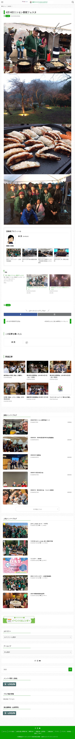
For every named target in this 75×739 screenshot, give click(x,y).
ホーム (5, 731)
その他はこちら (37, 509)
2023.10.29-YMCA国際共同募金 (29, 260)
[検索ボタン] (73, 2)
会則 (35, 733)
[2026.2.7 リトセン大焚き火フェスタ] (60, 280)
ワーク (19, 256)
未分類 (7, 16)
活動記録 (50, 731)
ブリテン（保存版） (66, 731)
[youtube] (40, 661)
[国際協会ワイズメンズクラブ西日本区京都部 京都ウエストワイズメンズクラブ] (37, 2)
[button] (20, 314)
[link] (27, 342)
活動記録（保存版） (40, 731)
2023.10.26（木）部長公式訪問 (61, 260)
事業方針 (31, 731)
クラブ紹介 (11, 731)
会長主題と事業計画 (21, 731)
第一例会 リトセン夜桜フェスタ (14, 275)
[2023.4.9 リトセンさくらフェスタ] (37, 280)
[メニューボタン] (2, 2)
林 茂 (13, 342)
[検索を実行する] (70, 669)
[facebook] (35, 661)
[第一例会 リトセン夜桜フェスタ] (15, 278)
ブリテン (57, 731)
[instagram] (37, 661)
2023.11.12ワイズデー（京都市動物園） (13, 260)
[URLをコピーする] (54, 314)
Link (40, 733)
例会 (67, 256)
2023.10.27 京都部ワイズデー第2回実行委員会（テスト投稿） (45, 260)
